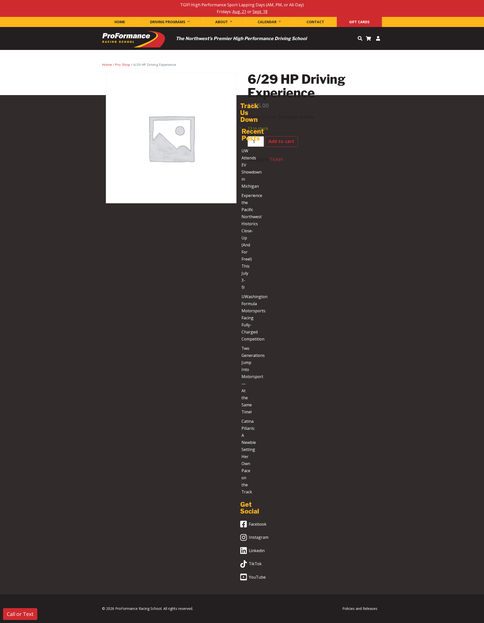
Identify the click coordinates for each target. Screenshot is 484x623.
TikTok (255, 564)
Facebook (257, 524)
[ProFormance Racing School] (133, 40)
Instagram (258, 537)
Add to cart (281, 141)
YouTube (257, 577)
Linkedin (257, 550)
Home (119, 21)
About (221, 21)
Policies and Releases (359, 608)
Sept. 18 (260, 11)
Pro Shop (122, 64)
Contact (315, 21)
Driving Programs (167, 21)
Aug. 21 (239, 11)
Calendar (267, 21)
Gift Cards (359, 21)
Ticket (276, 159)
